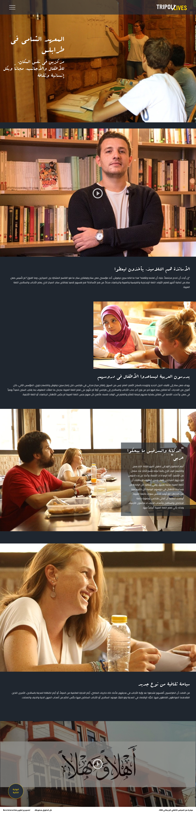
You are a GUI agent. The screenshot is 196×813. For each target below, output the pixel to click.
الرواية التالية (16, 790)
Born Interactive (10, 810)
